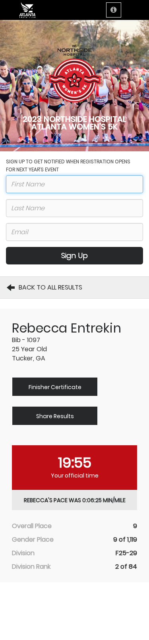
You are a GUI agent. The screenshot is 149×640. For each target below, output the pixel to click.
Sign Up (74, 255)
